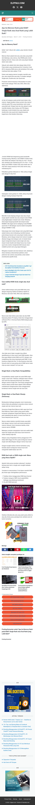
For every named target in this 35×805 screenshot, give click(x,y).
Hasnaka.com (25, 802)
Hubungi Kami (27, 799)
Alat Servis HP (17, 623)
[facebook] (14, 7)
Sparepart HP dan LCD (17, 612)
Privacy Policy (7, 799)
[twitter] (17, 7)
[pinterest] (17, 549)
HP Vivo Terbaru (17, 608)
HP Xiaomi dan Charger (17, 597)
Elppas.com (17, 3)
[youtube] (21, 7)
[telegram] (30, 549)
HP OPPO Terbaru (17, 604)
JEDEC (18, 50)
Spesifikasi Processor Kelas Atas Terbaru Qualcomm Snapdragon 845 (9, 587)
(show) (11, 40)
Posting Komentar (27, 37)
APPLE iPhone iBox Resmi (17, 616)
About (20, 799)
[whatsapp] (24, 549)
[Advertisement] (17, 135)
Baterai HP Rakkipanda (17, 620)
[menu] (4, 13)
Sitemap (15, 799)
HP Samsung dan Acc (17, 601)
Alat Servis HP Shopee (9, 762)
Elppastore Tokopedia (9, 759)
